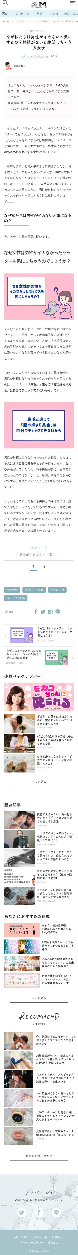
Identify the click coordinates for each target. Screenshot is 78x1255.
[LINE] (57, 611)
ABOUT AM (20, 1237)
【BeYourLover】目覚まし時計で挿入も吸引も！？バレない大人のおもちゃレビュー (55, 1116)
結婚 (39, 13)
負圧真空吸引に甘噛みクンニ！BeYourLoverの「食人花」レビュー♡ (55, 1135)
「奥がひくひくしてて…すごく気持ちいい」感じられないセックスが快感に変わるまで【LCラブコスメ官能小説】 (54, 856)
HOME (6, 21)
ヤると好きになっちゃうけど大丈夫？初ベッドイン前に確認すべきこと (54, 760)
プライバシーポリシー (30, 1242)
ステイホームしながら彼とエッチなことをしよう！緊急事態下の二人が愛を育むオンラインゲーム (54, 893)
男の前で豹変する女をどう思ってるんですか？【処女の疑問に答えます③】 (54, 874)
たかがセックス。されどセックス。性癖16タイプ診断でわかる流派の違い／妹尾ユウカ (55, 1078)
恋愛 (5, 13)
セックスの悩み (39, 21)
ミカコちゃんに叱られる (34, 56)
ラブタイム (22, 13)
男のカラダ (57, 590)
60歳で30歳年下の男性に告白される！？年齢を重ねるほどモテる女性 (55, 740)
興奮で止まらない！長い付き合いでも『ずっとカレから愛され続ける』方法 (54, 818)
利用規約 (57, 1237)
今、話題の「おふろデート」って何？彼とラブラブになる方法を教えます (56, 1040)
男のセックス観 (34, 590)
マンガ (54, 13)
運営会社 (53, 1242)
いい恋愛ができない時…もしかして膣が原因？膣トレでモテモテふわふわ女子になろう (55, 1097)
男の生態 (12, 590)
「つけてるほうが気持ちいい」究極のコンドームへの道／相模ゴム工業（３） (55, 837)
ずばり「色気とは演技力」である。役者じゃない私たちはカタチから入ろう (54, 720)
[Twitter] (43, 611)
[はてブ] (50, 611)
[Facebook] (36, 611)
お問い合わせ (39, 1237)
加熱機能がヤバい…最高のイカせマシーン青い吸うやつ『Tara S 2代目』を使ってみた (55, 1059)
